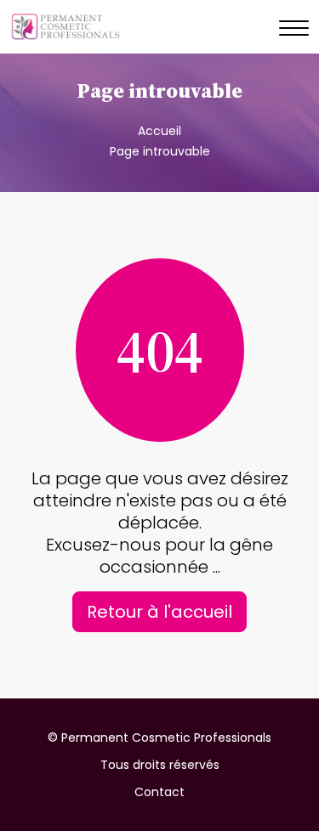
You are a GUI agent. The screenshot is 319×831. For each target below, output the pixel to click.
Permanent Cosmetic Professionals (166, 737)
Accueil (159, 130)
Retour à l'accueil (159, 612)
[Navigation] (294, 28)
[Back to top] (272, 784)
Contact (159, 791)
